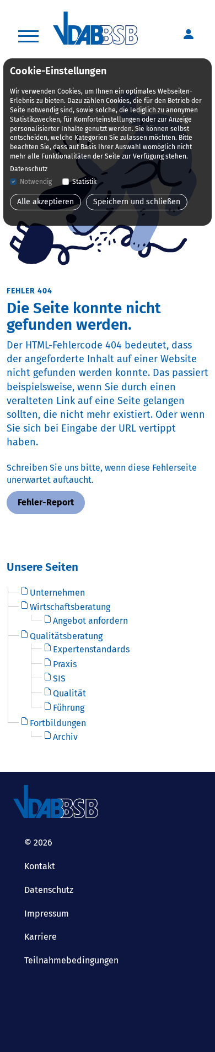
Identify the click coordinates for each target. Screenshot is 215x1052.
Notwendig (36, 182)
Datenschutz (48, 890)
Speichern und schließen (136, 201)
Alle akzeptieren (45, 201)
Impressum (46, 913)
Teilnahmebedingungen (71, 960)
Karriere (40, 936)
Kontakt (39, 866)
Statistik (84, 182)
